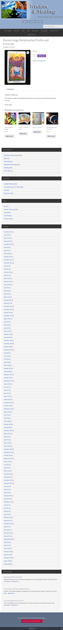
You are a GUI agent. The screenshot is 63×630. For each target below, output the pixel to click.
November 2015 (8, 430)
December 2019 (8, 306)
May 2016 (6, 418)
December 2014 (8, 449)
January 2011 (7, 536)
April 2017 (6, 393)
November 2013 (8, 480)
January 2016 (7, 427)
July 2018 (6, 353)
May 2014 (6, 468)
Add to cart (42, 56)
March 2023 (7, 253)
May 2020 (6, 291)
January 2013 (7, 499)
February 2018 (7, 368)
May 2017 (6, 390)
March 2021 (7, 278)
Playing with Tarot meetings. (13, 577)
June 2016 (6, 415)
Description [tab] (10, 89)
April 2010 (6, 545)
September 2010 (8, 539)
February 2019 (7, 334)
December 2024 (8, 244)
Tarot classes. (7, 171)
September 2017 (8, 381)
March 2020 (7, 297)
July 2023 (6, 250)
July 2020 (6, 287)
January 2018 (7, 371)
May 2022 (6, 269)
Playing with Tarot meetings (11, 164)
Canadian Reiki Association (10, 184)
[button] (27, 52)
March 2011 (7, 530)
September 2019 (8, 315)
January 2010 (7, 554)
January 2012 (7, 520)
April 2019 (6, 328)
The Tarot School (8, 218)
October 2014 (7, 455)
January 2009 (7, 564)
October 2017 (7, 377)
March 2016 (7, 421)
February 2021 (7, 281)
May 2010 (6, 542)
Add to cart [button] (9, 136)
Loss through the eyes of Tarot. (14, 601)
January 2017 (7, 399)
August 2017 (7, 384)
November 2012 (8, 502)
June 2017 (6, 387)
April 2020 (6, 294)
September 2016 (8, 409)
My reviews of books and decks (12, 155)
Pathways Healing (8, 193)
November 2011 (8, 523)
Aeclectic (6, 206)
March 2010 (7, 548)
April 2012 (6, 514)
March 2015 (7, 443)
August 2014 (7, 461)
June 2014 (6, 464)
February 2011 (7, 533)
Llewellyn (6, 190)
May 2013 (6, 489)
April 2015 (6, 440)
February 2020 (7, 300)
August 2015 (7, 433)
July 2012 (6, 505)
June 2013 (6, 486)
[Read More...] (15, 581)
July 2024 (6, 247)
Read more (23, 133)
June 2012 (6, 508)
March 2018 (7, 365)
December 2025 (8, 232)
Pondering (6, 167)
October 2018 (7, 346)
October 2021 (7, 272)
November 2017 (8, 374)
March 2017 (7, 396)
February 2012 (7, 517)
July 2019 (6, 322)
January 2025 (7, 241)
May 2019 (6, 325)
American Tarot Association (11, 209)
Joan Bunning (7, 212)
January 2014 (7, 477)
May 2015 (6, 436)
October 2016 (7, 405)
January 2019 (7, 337)
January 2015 (7, 446)
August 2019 (7, 319)
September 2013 (8, 483)
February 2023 (7, 256)
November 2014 (8, 452)
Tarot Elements (8, 215)
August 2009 (7, 561)
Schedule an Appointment (32, 621)
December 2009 (8, 558)
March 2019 (7, 331)
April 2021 (6, 275)
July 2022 (6, 266)
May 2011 (6, 526)
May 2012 (6, 511)
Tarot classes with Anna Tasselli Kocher (16, 589)
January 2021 (7, 284)
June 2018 (6, 356)
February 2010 (7, 551)
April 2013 (6, 492)
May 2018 (6, 359)
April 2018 (6, 362)
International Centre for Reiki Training (13, 187)
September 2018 (8, 350)
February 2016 (7, 424)
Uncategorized (41, 60)
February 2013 (7, 495)
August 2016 (7, 412)
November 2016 (8, 402)
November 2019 (8, 309)
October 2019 (7, 312)
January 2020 (7, 303)
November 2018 (8, 343)
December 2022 (8, 260)
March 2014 (7, 471)
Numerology (7, 161)
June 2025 (6, 235)
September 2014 (8, 458)
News (5, 158)
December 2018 (8, 340)
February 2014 (7, 474)
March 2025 (7, 238)
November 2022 (8, 263)
